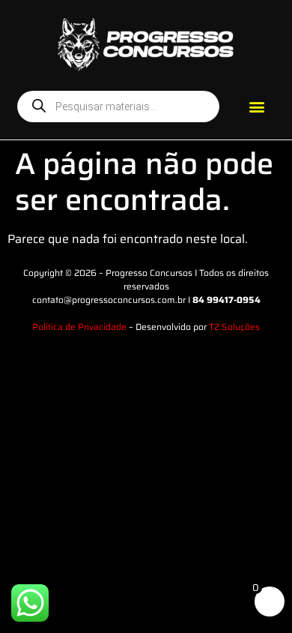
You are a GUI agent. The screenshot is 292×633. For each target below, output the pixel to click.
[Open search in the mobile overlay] (118, 106)
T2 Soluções (234, 327)
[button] (257, 106)
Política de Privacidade (79, 327)
